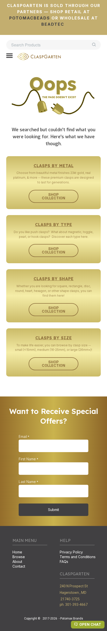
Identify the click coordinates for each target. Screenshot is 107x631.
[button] (9, 56)
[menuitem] (29, 552)
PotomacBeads (29, 17)
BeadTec (52, 24)
